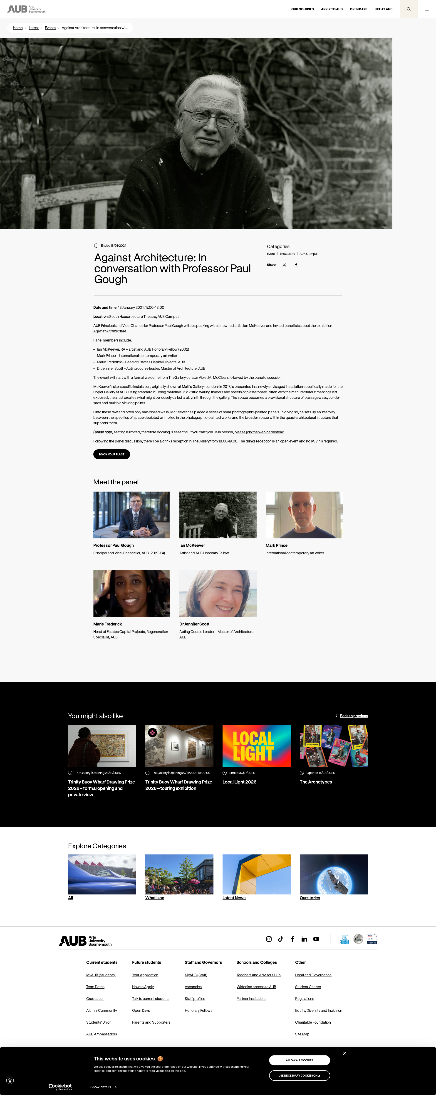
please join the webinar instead (259, 432)
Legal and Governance (313, 975)
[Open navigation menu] (427, 9)
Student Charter (308, 986)
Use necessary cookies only (300, 1075)
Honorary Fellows (198, 1010)
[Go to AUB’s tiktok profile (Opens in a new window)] (281, 939)
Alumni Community (101, 1010)
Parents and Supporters (151, 1022)
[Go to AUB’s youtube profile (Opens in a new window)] (316, 939)
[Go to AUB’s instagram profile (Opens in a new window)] (269, 939)
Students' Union (98, 1022)
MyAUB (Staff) (196, 975)
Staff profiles (195, 998)
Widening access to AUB (256, 986)
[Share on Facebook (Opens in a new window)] (296, 265)
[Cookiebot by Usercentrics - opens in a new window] (60, 1087)
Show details (100, 1087)
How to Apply (143, 986)
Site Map (302, 1034)
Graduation (95, 998)
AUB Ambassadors (101, 1034)
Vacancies (193, 986)
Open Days (141, 1010)
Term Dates (95, 986)
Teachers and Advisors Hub (259, 975)
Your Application (145, 975)
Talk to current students (150, 998)
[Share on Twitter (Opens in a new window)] (284, 265)
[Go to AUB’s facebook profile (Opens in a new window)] (292, 939)
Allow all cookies (299, 1060)
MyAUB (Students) (101, 975)
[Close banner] (344, 1053)
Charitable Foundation (313, 1022)
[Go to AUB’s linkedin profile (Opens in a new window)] (304, 939)
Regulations (304, 998)
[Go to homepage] (95, 941)
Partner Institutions (251, 998)
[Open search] (409, 9)
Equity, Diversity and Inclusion (318, 1010)
